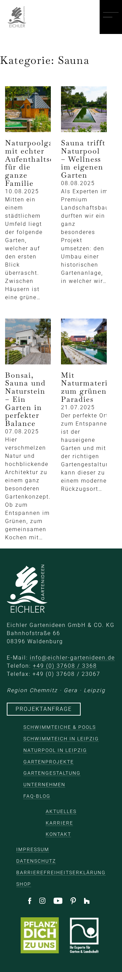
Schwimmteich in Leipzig (61, 738)
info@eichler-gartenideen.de (72, 657)
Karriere (59, 823)
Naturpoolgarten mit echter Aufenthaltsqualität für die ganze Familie (42, 163)
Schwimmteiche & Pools (59, 727)
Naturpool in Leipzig (55, 750)
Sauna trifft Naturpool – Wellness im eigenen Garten (83, 159)
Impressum (32, 849)
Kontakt (58, 834)
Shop (23, 884)
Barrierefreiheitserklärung (61, 872)
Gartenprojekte (48, 761)
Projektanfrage (44, 709)
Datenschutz (36, 861)
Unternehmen (44, 784)
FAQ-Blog (36, 796)
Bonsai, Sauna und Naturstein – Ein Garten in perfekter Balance (25, 399)
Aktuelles (61, 811)
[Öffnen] (111, 17)
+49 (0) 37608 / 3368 (65, 666)
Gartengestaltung (52, 773)
